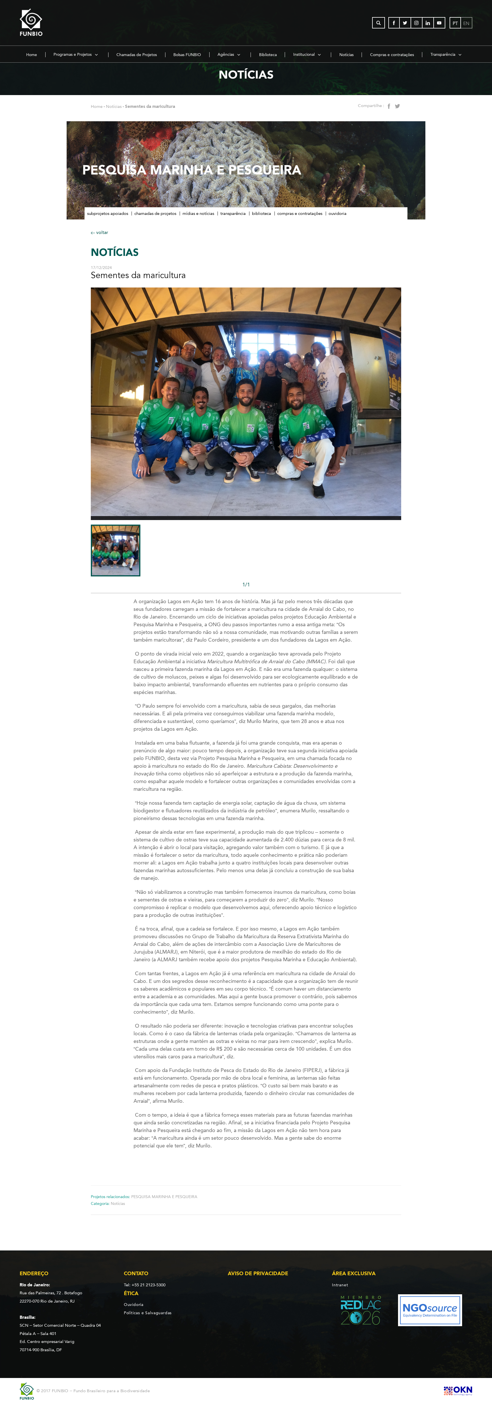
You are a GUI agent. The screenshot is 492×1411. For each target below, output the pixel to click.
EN (466, 23)
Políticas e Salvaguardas (148, 1313)
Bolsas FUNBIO (187, 54)
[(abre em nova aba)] (356, 1311)
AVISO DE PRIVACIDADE (258, 1273)
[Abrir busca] (378, 22)
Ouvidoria (338, 213)
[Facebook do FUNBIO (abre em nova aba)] (394, 22)
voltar (101, 232)
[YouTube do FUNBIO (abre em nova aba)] (439, 22)
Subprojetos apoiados (107, 213)
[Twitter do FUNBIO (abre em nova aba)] (405, 22)
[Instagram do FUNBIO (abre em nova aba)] (417, 22)
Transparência (443, 54)
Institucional (304, 54)
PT (455, 23)
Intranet (340, 1285)
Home (31, 54)
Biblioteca (268, 54)
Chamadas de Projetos (136, 54)
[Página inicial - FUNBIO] (47, 23)
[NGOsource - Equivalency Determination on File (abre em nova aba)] (430, 1311)
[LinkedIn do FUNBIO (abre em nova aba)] (428, 22)
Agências (226, 54)
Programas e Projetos (73, 54)
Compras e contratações (392, 54)
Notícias (346, 54)
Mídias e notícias (198, 213)
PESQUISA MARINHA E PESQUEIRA (164, 1196)
